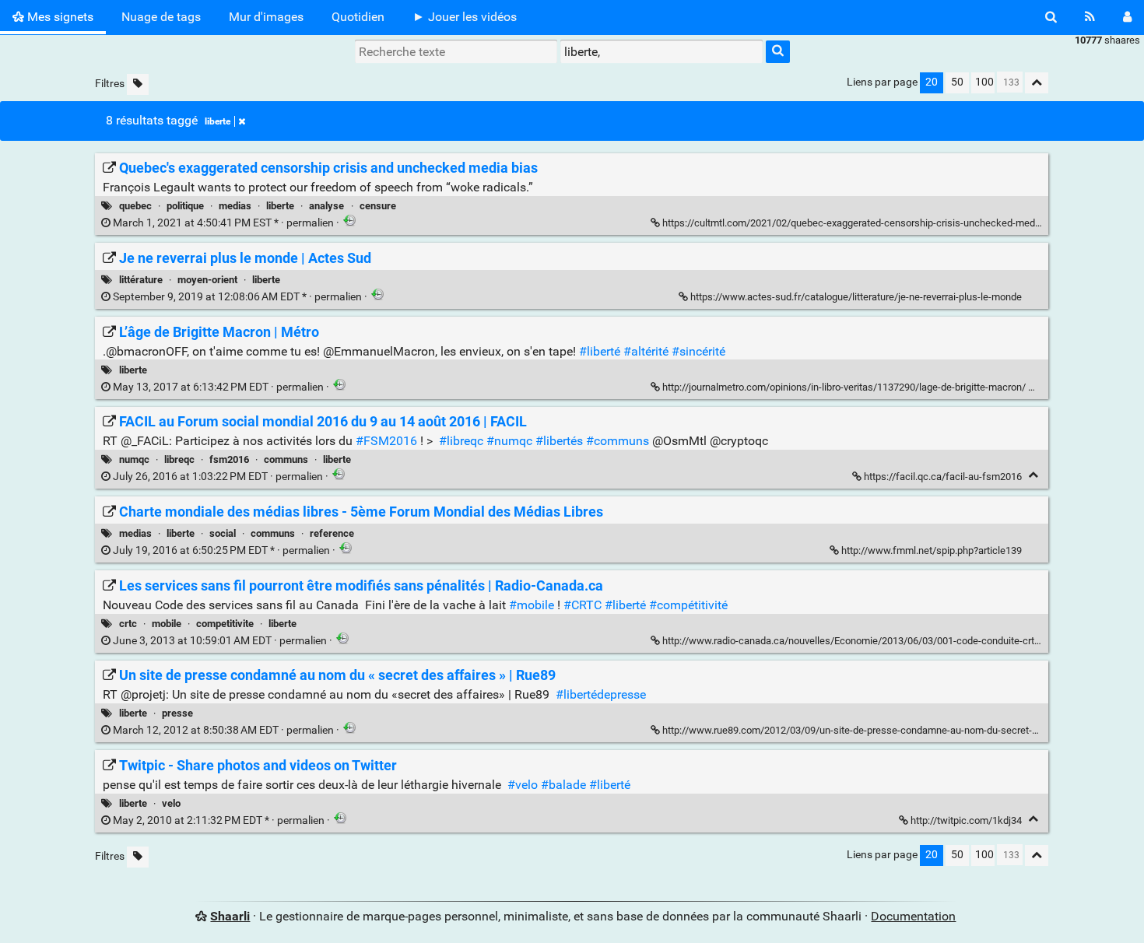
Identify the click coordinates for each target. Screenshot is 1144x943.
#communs (617, 440)
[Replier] (1037, 385)
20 (931, 82)
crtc (128, 623)
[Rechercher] (1051, 17)
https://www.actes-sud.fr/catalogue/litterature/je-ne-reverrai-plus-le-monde (856, 297)
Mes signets (58, 16)
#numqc (509, 440)
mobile (166, 623)
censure (378, 206)
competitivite (225, 623)
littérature (141, 280)
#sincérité (698, 351)
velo (171, 803)
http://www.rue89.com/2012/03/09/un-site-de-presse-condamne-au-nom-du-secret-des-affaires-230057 (892, 730)
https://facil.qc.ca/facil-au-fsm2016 (943, 476)
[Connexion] (1127, 17)
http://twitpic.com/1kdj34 (966, 820)
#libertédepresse (601, 694)
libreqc (179, 459)
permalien (223, 223)
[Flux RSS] (1089, 17)
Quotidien (358, 16)
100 (984, 82)
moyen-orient (207, 280)
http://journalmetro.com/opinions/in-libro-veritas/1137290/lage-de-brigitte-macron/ (844, 387)
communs (286, 459)
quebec (135, 206)
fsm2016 (229, 459)
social (222, 533)
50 (957, 82)
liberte (217, 121)
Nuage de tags (161, 16)
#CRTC (582, 605)
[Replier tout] (1036, 82)
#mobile (531, 605)
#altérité (646, 351)
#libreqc (461, 440)
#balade (563, 784)
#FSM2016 (386, 440)
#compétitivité (688, 605)
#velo (522, 784)
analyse (326, 206)
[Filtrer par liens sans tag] (138, 84)
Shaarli (230, 916)
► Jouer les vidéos (464, 16)
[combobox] (661, 51)
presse (177, 713)
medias (235, 206)
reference (332, 533)
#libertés (559, 440)
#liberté (599, 351)
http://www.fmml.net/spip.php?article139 (931, 550)
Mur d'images (266, 16)
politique (185, 206)
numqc (134, 459)
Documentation (913, 916)
